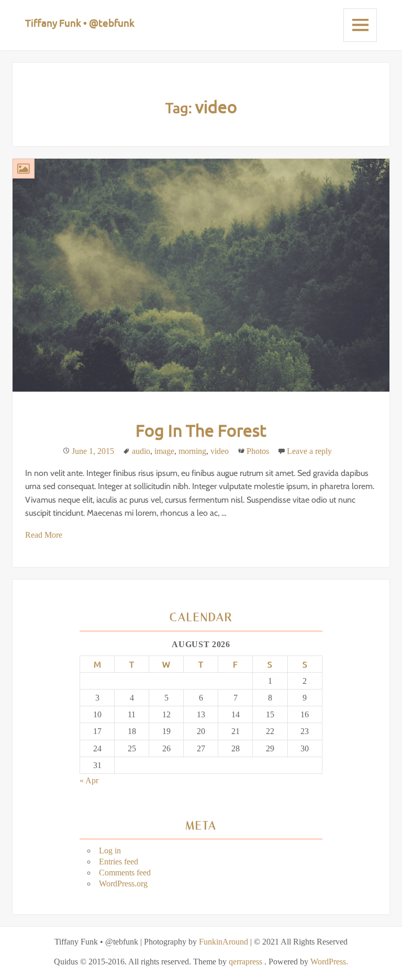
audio (141, 451)
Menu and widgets (360, 25)
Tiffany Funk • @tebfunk (80, 22)
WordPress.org (123, 883)
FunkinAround (223, 941)
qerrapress (245, 961)
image (164, 451)
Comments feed (125, 872)
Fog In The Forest (201, 430)
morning (192, 451)
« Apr (89, 780)
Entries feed (118, 861)
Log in (110, 850)
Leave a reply (309, 451)
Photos (258, 451)
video (219, 451)
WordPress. (329, 961)
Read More (43, 534)
